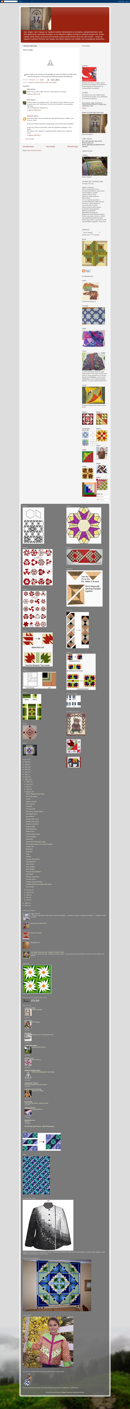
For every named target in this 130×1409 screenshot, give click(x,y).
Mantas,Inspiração (37, 1009)
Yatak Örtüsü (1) (31, 861)
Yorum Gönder (29, 139)
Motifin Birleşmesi (31, 829)
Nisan (28, 895)
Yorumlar (101, 500)
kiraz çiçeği (28, 1101)
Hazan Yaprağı (30, 804)
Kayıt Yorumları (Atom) (34, 150)
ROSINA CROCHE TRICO (32, 1070)
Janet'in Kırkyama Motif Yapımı (35, 794)
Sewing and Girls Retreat (39, 1047)
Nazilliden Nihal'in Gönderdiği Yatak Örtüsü (39, 884)
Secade (28, 799)
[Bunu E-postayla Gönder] (51, 80)
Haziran (28, 892)
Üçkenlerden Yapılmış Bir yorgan (36, 841)
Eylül (28, 789)
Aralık (28, 781)
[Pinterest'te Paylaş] (58, 80)
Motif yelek (29, 851)
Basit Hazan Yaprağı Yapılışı (34, 811)
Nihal (28, 89)
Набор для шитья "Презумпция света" (43, 1034)
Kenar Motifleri (30, 869)
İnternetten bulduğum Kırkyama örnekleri (36, 1084)
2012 (26, 772)
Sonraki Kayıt (28, 146)
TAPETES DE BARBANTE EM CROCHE (43, 1072)
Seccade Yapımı (31, 879)
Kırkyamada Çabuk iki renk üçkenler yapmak (39, 844)
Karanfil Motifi (30, 816)
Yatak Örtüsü (30, 864)
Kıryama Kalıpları (31, 836)
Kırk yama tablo (30, 809)
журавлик (28, 1033)
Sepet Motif (29, 839)
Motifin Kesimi (30, 831)
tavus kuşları (53, 82)
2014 (26, 767)
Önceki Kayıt (72, 146)
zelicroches (28, 1020)
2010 (26, 777)
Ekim (28, 786)
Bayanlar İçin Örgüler (38, 1090)
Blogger (63, 1392)
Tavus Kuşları (30, 886)
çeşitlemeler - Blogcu (31, 1083)
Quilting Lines (29, 1058)
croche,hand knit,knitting (33, 1089)
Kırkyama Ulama (39, 82)
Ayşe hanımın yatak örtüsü (38, 923)
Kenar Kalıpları (30, 866)
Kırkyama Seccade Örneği (34, 882)
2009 (26, 779)
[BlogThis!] (53, 80)
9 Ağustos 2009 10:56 (33, 94)
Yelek (27, 854)
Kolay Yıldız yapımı (31, 796)
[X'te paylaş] (55, 80)
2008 (26, 903)
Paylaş (84, 108)
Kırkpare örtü (30, 846)
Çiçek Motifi (29, 874)
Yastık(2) (28, 856)
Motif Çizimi (29, 849)
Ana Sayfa (50, 146)
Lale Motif (29, 806)
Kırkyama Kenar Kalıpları (33, 871)
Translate (96, 235)
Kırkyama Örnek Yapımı (33, 834)
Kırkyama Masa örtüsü (32, 859)
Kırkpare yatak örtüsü (32, 819)
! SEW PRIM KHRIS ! (31, 1045)
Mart (27, 897)
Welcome (27, 1121)
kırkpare (30, 82)
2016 (26, 762)
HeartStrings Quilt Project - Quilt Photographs (39, 1126)
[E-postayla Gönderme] (47, 79)
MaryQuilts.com (35, 942)
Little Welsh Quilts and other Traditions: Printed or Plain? (47, 952)
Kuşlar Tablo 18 (35, 913)
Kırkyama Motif (30, 826)
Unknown (30, 116)
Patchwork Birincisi (37, 1109)
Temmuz (29, 890)
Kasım (28, 784)
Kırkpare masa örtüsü (32, 876)
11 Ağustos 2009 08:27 (34, 135)
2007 (26, 905)
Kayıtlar (100, 496)
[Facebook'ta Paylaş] (57, 80)
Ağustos (29, 792)
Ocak (28, 900)
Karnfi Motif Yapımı (31, 814)
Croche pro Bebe (30, 1008)
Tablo (46, 82)
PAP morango (36, 1022)
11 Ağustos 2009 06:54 (34, 110)
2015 (26, 764)
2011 (26, 774)
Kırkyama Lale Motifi (32, 824)
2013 (26, 769)
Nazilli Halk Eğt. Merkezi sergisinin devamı (36, 1103)
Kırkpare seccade (31, 801)
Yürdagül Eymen (30, 1107)
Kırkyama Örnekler (36, 933)
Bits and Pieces (36, 1059)
